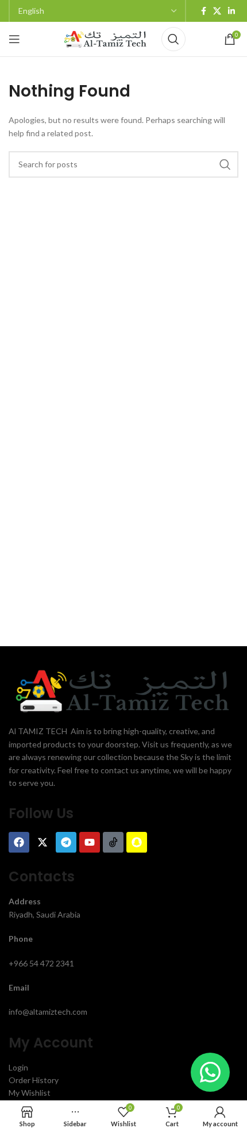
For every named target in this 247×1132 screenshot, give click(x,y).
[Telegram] (66, 842)
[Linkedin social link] (231, 10)
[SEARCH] (225, 164)
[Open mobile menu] (14, 39)
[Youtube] (89, 842)
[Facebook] (19, 842)
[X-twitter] (42, 842)
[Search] (173, 39)
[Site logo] (105, 38)
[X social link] (217, 10)
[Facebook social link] (204, 10)
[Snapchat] (136, 842)
